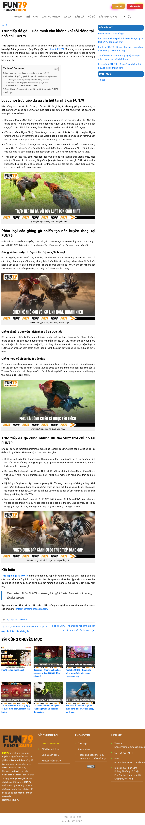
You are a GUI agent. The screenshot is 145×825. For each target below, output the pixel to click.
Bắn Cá (79, 16)
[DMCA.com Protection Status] (90, 766)
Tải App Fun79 (108, 16)
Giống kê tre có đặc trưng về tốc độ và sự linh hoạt (29, 80)
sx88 (72, 817)
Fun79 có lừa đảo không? (111, 33)
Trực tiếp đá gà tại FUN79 (16, 619)
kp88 (66, 817)
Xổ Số (91, 16)
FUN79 (18, 16)
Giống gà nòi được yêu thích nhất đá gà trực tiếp (28, 83)
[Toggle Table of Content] (55, 69)
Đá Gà (67, 16)
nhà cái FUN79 (56, 49)
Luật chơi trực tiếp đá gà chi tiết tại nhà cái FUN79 (27, 73)
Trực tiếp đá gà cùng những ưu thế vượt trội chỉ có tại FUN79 (31, 89)
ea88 (79, 817)
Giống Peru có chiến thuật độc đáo (23, 86)
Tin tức (126, 16)
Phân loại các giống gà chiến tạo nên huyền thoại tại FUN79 (31, 76)
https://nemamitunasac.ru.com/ (32, 609)
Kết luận (8, 92)
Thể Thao (31, 16)
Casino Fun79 (51, 16)
